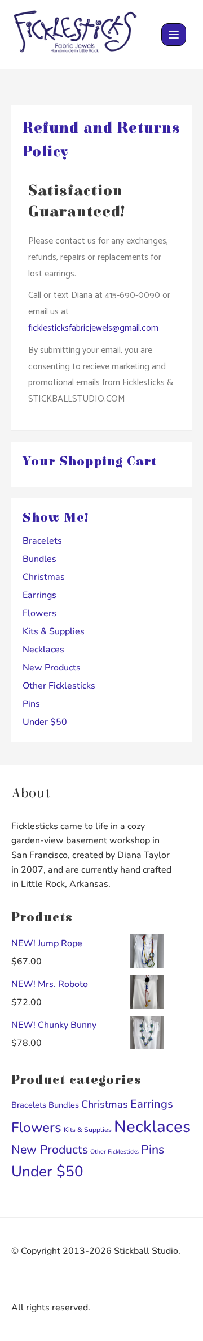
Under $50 (45, 722)
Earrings (39, 595)
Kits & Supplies (54, 631)
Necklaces (43, 649)
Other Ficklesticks (59, 686)
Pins (31, 704)
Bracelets (42, 541)
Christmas (44, 577)
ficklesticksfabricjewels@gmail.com (93, 328)
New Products (52, 667)
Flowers (39, 613)
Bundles (39, 559)
